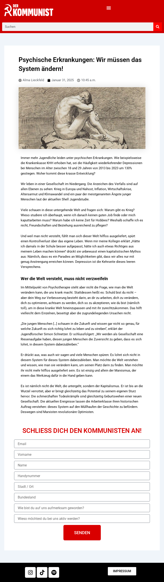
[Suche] (157, 26)
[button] (108, 7)
